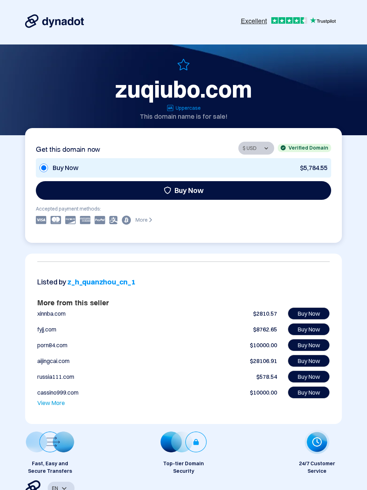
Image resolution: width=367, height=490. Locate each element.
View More (51, 402)
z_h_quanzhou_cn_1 (101, 281)
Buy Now (189, 190)
